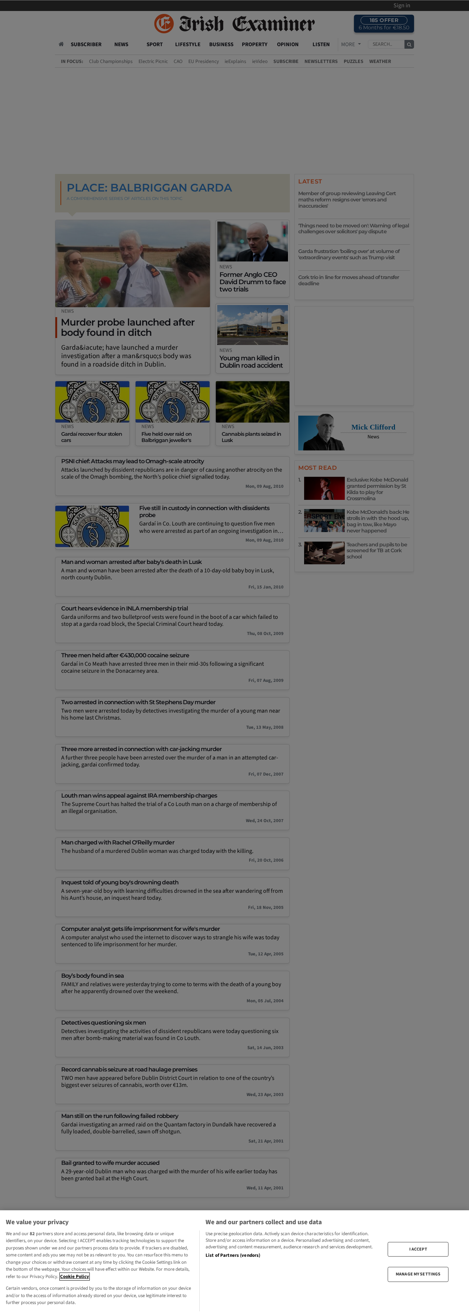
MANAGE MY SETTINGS (418, 1274)
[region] (234, 1262)
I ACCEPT (418, 1249)
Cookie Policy (74, 1276)
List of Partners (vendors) (233, 1255)
